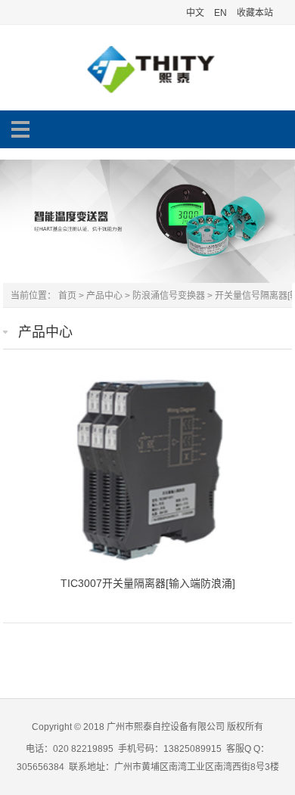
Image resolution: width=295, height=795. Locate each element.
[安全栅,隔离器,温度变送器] (147, 93)
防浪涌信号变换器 (168, 295)
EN (220, 13)
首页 (67, 295)
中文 (195, 13)
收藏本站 (255, 13)
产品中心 (104, 295)
